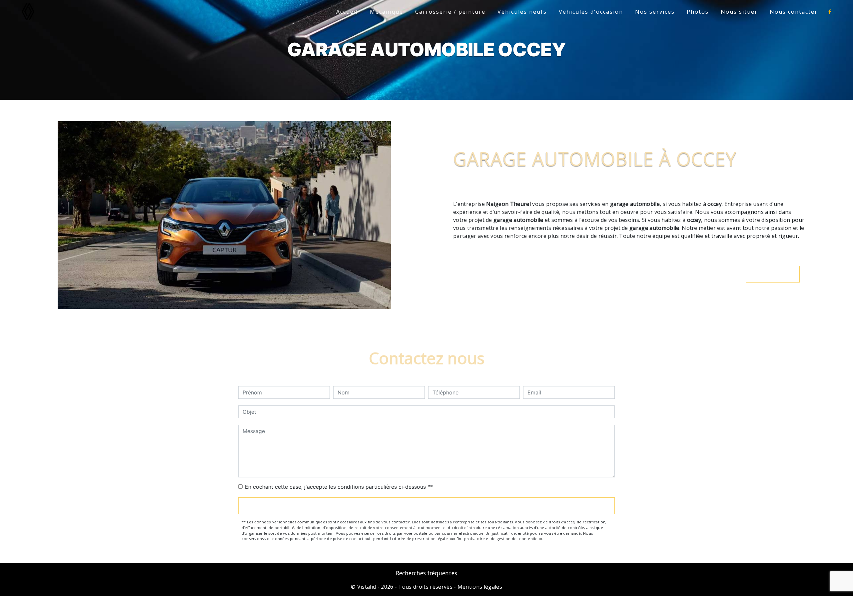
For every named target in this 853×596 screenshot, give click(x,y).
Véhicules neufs (522, 11)
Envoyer (426, 505)
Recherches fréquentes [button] (426, 573)
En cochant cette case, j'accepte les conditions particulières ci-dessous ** (339, 486)
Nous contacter (794, 11)
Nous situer (739, 11)
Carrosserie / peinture (450, 11)
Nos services (655, 11)
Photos (698, 11)
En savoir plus (776, 274)
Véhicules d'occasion (591, 11)
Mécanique (386, 11)
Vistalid (366, 586)
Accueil (347, 11)
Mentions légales (479, 586)
